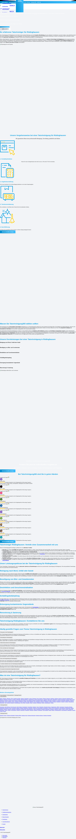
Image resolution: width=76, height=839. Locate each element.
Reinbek (21, 708)
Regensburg (2, 701)
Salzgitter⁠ (27, 702)
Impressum (2, 827)
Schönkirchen (23, 709)
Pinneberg (7, 708)
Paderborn (10, 701)
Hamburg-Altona (3, 715)
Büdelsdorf (69, 710)
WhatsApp (4, 837)
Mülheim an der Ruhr (47, 700)
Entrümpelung (36, 607)
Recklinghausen (17, 702)
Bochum (60, 698)
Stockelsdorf (45, 708)
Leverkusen (58, 700)
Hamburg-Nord (24, 715)
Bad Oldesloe (7, 707)
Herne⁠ (6, 701)
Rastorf (4, 711)
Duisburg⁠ (56, 698)
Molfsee (72, 708)
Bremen (40, 698)
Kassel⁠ (10, 700)
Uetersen (50, 708)
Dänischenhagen (30, 709)
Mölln (58, 707)
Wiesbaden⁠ (18, 699)
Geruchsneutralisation (5, 591)
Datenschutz (2, 829)
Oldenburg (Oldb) (39, 700)
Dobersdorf (47, 709)
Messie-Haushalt (5, 816)
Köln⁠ (12, 698)
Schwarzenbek (40, 708)
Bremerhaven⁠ (71, 701)
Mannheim (6, 699)
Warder (50, 710)
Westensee (31, 710)
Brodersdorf (38, 709)
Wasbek (59, 709)
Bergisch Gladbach (10, 702)
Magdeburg (55, 699)
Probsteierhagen (58, 710)
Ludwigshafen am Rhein (31, 700)
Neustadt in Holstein (68, 707)
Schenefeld (30, 708)
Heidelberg (68, 700)
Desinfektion (42, 553)
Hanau (31, 702)
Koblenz (66, 701)
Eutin (38, 707)
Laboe (34, 709)
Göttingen (51, 701)
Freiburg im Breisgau (62, 699)
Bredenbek (2, 710)
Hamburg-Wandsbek (47, 715)
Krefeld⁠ (67, 699)
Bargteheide (25, 707)
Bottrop (54, 701)
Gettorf (6, 710)
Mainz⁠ (70, 699)
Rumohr (18, 710)
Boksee (53, 710)
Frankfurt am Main (16, 698)
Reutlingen (59, 701)
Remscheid (2, 702)
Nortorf (66, 709)
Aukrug (63, 709)
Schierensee (22, 710)
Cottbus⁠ (52, 702)
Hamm (24, 700)
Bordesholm (68, 708)
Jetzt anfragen (5, 836)
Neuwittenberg (64, 710)
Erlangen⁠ (62, 701)
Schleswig (35, 708)
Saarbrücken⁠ (20, 700)
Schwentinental (62, 708)
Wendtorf (43, 709)
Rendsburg (26, 708)
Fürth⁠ (28, 701)
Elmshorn (34, 707)
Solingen (72, 700)
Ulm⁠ (35, 701)
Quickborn (14, 708)
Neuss (13, 701)
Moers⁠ (24, 702)
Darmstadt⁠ (63, 700)
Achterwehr (70, 709)
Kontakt (3, 824)
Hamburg (4, 698)
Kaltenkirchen (53, 707)
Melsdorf (5, 709)
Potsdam (16, 700)
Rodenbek (27, 710)
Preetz (10, 708)
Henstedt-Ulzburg (47, 707)
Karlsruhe (10, 699)
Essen (38, 698)
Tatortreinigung (5, 560)
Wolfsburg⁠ (47, 701)
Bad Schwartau (13, 707)
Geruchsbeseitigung (6, 821)
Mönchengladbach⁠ (24, 699)
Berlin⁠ (1, 698)
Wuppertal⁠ (64, 698)
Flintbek (1, 709)
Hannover (48, 698)
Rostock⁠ (6, 700)
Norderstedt (2, 708)
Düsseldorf (26, 698)
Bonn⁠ (71, 698)
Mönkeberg (18, 709)
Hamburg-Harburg (39, 715)
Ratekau (18, 708)
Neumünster (62, 707)
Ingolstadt (17, 701)
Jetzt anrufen (4, 835)
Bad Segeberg (19, 707)
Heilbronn (31, 701)
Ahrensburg (2, 707)
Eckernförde (29, 707)
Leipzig (30, 698)
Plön (53, 708)
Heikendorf (14, 709)
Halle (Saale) (50, 699)
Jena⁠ (22, 702)
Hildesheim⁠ (39, 702)
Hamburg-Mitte (18, 715)
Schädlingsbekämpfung (4, 599)
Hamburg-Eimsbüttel (11, 715)
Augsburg (14, 699)
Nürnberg (52, 698)
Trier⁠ (5, 702)
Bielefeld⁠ (68, 698)
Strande (9, 710)
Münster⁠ (1, 699)
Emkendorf (40, 710)
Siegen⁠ (43, 702)
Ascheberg (52, 709)
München (8, 698)
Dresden (44, 698)
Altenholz (9, 709)
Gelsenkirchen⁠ (31, 699)
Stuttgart (22, 698)
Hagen (13, 700)
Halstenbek (41, 707)
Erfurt (73, 699)
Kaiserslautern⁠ (47, 702)
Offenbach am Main (23, 701)
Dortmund (34, 698)
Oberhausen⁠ (2, 700)
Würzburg (42, 701)
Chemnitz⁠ (45, 699)
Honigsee (56, 709)
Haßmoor (35, 710)
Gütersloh (35, 702)
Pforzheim (38, 701)
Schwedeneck (13, 710)
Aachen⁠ (35, 699)
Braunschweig (40, 699)
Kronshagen (56, 708)
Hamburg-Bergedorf (31, 715)
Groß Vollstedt (45, 710)
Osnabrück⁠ (54, 700)
